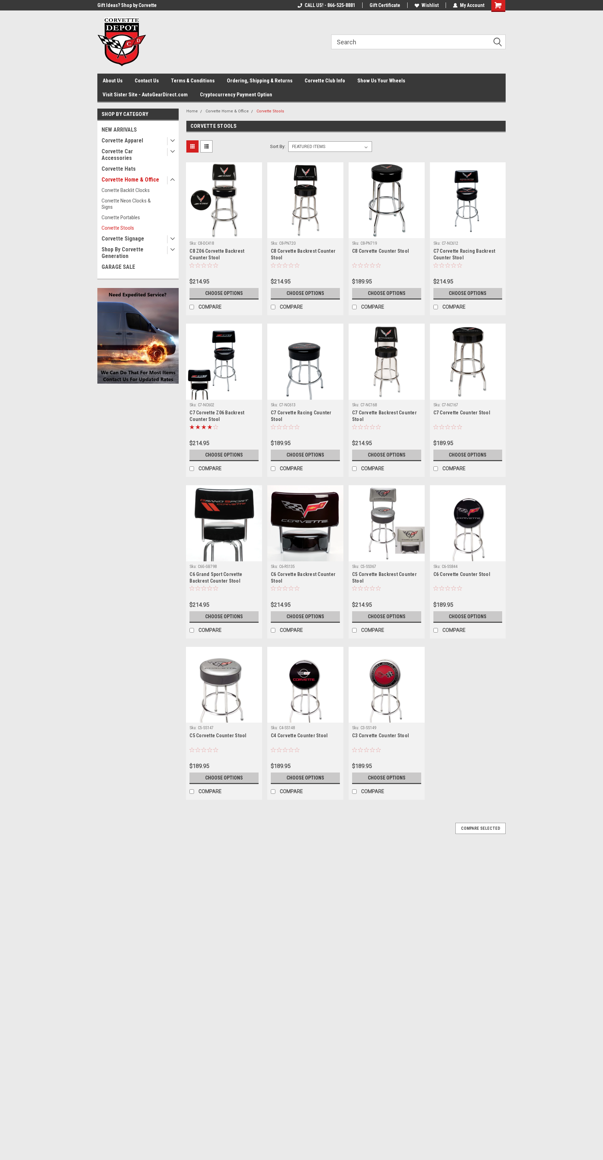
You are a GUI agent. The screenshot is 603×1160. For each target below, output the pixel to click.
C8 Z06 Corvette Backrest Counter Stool (216, 254)
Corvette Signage (123, 238)
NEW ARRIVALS (119, 129)
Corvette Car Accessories (117, 154)
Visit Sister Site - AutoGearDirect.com (145, 94)
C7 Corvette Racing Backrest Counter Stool (464, 254)
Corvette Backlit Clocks (126, 190)
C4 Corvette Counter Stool (299, 735)
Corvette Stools (118, 228)
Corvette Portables (121, 217)
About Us (112, 80)
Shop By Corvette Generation (122, 252)
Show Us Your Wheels (381, 80)
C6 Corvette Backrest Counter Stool (303, 577)
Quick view (224, 233)
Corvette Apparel (122, 140)
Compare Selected (480, 828)
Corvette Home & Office (130, 179)
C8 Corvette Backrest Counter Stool (303, 254)
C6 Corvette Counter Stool (461, 574)
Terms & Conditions (193, 80)
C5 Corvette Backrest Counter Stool (384, 577)
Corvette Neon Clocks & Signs (126, 204)
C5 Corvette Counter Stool (217, 735)
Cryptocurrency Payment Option (236, 94)
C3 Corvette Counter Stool (380, 735)
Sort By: (277, 146)
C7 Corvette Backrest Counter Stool (384, 416)
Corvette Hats (119, 168)
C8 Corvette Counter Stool (380, 251)
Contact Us (147, 80)
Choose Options (224, 293)
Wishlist (430, 5)
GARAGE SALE (118, 267)
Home (192, 111)
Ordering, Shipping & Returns (259, 80)
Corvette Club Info (325, 80)
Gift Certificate (385, 5)
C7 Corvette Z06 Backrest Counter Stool (216, 416)
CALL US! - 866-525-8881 (330, 5)
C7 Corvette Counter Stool (461, 412)
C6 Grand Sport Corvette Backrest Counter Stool (215, 577)
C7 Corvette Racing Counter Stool (301, 416)
